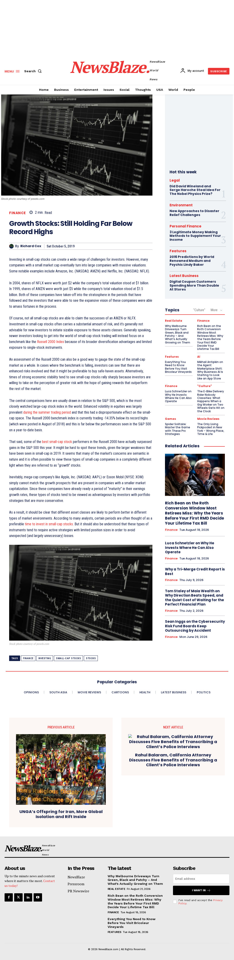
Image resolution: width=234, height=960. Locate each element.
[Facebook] (9, 897)
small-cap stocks (68, 658)
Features (178, 251)
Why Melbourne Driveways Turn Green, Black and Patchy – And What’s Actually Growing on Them (177, 334)
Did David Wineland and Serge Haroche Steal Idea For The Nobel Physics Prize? (195, 190)
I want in (199, 890)
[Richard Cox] (12, 246)
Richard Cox (30, 246)
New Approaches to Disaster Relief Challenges (194, 213)
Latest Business (184, 275)
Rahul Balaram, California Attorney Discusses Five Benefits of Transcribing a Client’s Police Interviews (173, 760)
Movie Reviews (208, 419)
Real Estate (173, 320)
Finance (17, 213)
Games (170, 419)
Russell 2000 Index (50, 342)
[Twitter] (18, 897)
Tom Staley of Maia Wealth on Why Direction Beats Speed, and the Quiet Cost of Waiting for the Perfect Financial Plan (194, 598)
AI (198, 356)
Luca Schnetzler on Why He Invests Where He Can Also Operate (178, 396)
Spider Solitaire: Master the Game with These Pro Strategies (177, 429)
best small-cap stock (57, 442)
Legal (175, 180)
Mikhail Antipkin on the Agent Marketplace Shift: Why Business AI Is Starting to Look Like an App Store (210, 370)
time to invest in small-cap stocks (49, 524)
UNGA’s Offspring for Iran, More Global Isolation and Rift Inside (61, 814)
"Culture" (199, 310)
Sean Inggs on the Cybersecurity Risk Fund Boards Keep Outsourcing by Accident (195, 626)
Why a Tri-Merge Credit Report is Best (195, 571)
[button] (33, 71)
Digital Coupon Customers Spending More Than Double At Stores (194, 285)
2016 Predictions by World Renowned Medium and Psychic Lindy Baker (192, 261)
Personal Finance (185, 226)
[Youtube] (38, 897)
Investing (44, 658)
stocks (91, 658)
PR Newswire (78, 891)
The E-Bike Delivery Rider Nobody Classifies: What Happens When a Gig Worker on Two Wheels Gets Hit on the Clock (210, 401)
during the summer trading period (47, 412)
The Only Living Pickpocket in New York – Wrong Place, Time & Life (210, 429)
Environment (181, 205)
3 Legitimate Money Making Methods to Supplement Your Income (195, 236)
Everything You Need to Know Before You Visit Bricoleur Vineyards (178, 367)
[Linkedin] (28, 897)
